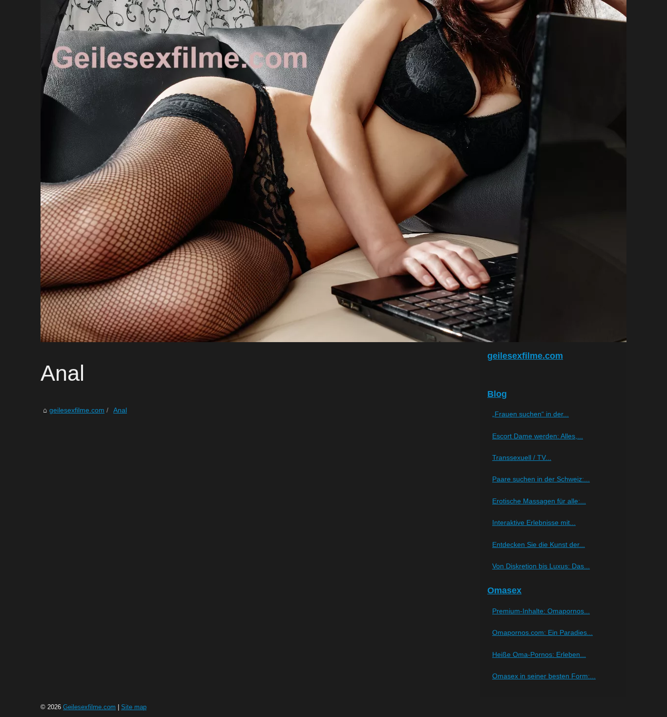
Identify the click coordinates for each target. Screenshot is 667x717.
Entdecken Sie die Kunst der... (538, 544)
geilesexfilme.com (76, 410)
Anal (120, 410)
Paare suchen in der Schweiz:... (541, 479)
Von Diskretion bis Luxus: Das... (541, 566)
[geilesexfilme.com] (333, 171)
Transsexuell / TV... (521, 457)
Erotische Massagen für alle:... (539, 501)
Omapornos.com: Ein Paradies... (542, 632)
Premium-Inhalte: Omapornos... (541, 611)
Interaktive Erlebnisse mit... (534, 522)
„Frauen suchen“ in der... (530, 414)
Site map (133, 707)
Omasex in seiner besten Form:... (544, 676)
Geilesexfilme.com (89, 707)
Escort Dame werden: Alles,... (537, 436)
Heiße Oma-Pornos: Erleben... (539, 654)
